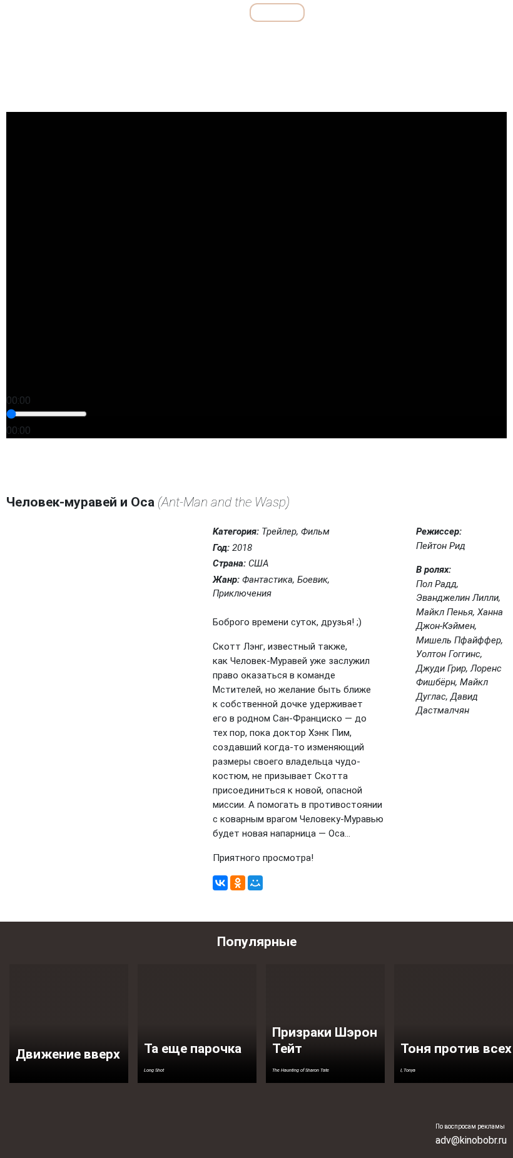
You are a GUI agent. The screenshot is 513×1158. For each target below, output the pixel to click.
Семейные (368, 40)
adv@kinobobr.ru (471, 1140)
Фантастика (475, 40)
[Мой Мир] (255, 882)
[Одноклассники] (237, 882)
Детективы (145, 40)
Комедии (249, 40)
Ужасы (421, 40)
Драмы (198, 40)
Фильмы (277, 12)
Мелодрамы (307, 40)
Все (219, 12)
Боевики (88, 40)
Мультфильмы (357, 12)
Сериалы (437, 12)
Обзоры (89, 12)
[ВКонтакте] (220, 882)
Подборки (159, 12)
